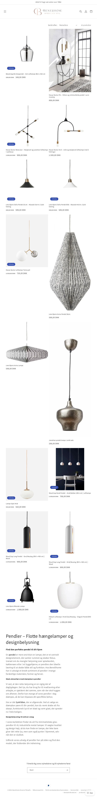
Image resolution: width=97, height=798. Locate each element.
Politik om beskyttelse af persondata (56, 790)
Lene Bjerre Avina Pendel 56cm (59, 314)
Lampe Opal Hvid (12, 504)
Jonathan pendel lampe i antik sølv (61, 440)
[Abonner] (67, 770)
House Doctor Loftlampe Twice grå (18, 270)
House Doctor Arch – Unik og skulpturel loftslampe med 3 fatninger (69, 151)
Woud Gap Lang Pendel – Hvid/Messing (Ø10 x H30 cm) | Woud (68, 563)
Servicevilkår (75, 790)
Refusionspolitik (38, 790)
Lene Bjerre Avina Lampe (14, 365)
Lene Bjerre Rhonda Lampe (15, 606)
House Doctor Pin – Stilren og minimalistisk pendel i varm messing (69, 96)
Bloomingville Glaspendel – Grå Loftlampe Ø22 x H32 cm (25, 74)
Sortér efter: (52, 25)
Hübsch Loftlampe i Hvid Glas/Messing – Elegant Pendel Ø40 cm (70, 618)
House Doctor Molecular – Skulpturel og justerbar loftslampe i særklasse (27, 151)
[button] (5, 11)
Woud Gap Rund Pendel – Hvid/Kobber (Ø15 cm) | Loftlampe (70, 493)
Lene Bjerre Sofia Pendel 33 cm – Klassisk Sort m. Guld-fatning (25, 206)
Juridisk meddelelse (85, 792)
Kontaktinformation (70, 792)
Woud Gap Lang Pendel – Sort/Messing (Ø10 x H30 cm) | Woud (25, 557)
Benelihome (16, 790)
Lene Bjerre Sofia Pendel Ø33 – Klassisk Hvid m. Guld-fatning (67, 206)
